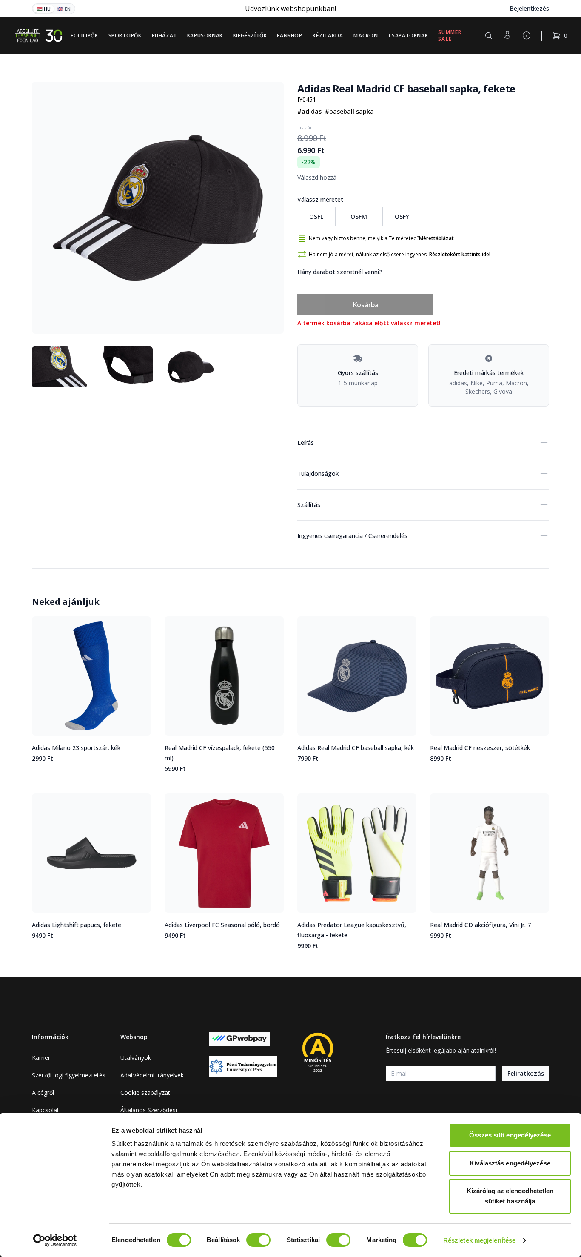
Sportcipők (125, 35)
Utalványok (135, 1058)
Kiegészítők (250, 35)
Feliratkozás (525, 1073)
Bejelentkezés (529, 8)
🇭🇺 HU (44, 9)
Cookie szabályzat (145, 1092)
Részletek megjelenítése (479, 1240)
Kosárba (366, 304)
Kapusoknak (205, 35)
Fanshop (289, 35)
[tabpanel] (158, 208)
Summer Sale (449, 36)
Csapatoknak (408, 35)
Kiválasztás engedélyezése (510, 1163)
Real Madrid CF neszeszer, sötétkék (480, 748)
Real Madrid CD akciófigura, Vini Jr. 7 (480, 925)
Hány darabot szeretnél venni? (339, 272)
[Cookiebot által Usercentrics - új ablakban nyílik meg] (55, 1240)
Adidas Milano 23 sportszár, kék (76, 748)
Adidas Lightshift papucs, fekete (76, 925)
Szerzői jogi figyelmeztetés (68, 1075)
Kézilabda (328, 35)
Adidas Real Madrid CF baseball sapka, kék (355, 748)
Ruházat (164, 35)
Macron (365, 35)
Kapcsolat (45, 1110)
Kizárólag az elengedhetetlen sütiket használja (510, 1196)
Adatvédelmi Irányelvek (152, 1075)
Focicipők (84, 35)
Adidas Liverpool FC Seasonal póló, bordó (222, 925)
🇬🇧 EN (64, 9)
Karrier (41, 1058)
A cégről (43, 1092)
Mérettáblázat (436, 238)
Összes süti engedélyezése (510, 1135)
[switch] (258, 1240)
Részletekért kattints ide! (459, 254)
